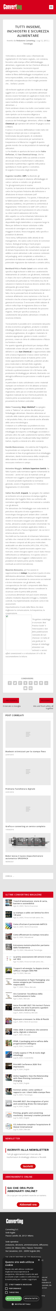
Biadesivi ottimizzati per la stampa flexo (25, 751)
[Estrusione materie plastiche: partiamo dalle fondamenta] (8, 947)
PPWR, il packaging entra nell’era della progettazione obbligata (30, 1042)
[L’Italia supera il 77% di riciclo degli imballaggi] (8, 1054)
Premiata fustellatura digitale (20, 789)
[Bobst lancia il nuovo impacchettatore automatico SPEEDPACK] (28, 842)
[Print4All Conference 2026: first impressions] (8, 1066)
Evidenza (27, 1013)
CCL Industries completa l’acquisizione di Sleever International (31, 1125)
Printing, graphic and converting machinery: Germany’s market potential (31, 1114)
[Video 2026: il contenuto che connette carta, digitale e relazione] (8, 1031)
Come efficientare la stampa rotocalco (31, 934)
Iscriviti (28, 1166)
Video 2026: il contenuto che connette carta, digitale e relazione (30, 1030)
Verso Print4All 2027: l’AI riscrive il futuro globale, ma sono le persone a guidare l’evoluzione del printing (31, 1007)
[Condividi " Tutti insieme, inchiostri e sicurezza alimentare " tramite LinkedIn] (35, 683)
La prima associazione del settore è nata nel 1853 (32, 958)
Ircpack (24, 493)
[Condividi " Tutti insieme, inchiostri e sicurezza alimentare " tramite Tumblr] (25, 683)
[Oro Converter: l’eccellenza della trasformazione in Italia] (8, 995)
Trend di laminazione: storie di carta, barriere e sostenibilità (30, 902)
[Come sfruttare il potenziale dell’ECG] (8, 926)
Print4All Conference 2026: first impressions (27, 1065)
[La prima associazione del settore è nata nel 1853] (8, 958)
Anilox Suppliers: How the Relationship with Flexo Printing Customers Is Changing (30, 1078)
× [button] (39, 1260)
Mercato (28, 973)
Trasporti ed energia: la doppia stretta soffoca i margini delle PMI (31, 969)
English (26, 1069)
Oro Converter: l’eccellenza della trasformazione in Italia (27, 995)
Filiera (27, 987)
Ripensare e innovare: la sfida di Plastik (31, 1019)
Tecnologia (28, 43)
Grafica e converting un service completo (25, 826)
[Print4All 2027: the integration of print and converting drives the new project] (8, 1103)
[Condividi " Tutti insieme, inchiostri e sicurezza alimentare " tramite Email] (25, 688)
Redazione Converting (25, 40)
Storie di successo (31, 906)
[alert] (22, 1282)
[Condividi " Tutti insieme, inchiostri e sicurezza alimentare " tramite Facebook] (9, 683)
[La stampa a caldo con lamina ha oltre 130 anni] (8, 914)
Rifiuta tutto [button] (31, 1298)
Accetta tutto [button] (13, 1298)
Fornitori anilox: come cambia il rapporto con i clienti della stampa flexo (31, 1091)
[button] (22, 1304)
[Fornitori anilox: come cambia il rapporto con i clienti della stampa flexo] (8, 1091)
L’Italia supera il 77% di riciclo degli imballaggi (29, 1054)
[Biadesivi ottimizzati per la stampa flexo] (28, 734)
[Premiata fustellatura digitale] (28, 771)
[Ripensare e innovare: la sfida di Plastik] (8, 1021)
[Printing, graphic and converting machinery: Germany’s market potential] (8, 1114)
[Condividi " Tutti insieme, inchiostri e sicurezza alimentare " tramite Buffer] (41, 683)
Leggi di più (32, 1279)
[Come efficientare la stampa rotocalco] (8, 936)
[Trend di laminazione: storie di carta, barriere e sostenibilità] (8, 903)
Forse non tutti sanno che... (34, 917)
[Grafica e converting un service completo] (28, 809)
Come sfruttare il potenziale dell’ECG (30, 924)
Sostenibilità (28, 1046)
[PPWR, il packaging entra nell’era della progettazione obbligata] (8, 1043)
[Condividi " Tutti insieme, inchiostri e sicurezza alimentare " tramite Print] (30, 688)
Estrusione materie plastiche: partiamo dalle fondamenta (31, 946)
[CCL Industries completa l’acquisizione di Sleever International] (8, 1126)
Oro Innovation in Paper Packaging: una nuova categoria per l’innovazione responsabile (31, 982)
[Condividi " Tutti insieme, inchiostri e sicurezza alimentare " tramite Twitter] (15, 683)
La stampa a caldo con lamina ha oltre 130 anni (31, 913)
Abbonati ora (28, 1204)
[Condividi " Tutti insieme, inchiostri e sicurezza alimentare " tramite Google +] (20, 683)
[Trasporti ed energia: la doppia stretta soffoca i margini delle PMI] (8, 970)
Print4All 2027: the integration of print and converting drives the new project (31, 1102)
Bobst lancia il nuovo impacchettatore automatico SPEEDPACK (24, 857)
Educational (29, 937)
